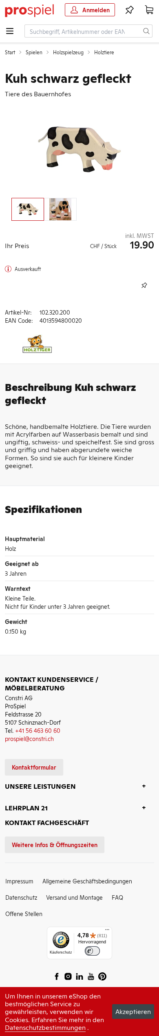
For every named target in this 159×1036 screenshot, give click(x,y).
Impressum (19, 881)
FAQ (117, 897)
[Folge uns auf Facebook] (56, 976)
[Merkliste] (129, 10)
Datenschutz (21, 897)
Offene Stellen (23, 913)
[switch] (92, 951)
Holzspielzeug (68, 52)
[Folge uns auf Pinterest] (102, 976)
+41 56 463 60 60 (37, 730)
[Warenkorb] (149, 10)
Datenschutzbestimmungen (45, 1027)
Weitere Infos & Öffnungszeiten (54, 844)
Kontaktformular (34, 767)
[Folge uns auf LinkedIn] (79, 976)
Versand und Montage (74, 897)
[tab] (27, 209)
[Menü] (107, 931)
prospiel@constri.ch (29, 738)
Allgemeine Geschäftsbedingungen (87, 881)
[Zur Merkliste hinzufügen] (144, 285)
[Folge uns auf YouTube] (91, 976)
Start (10, 52)
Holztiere (104, 52)
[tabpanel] (79, 149)
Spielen (34, 52)
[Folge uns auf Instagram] (68, 976)
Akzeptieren (133, 1011)
